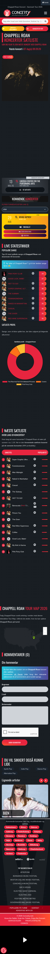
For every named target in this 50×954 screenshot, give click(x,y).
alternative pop (10, 773)
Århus (23, 827)
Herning (9, 845)
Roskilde (21, 845)
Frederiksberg (23, 832)
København (11, 827)
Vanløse (9, 853)
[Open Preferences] (4, 950)
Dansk (46, 2)
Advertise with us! (24, 910)
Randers (21, 836)
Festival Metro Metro (25, 899)
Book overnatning (26, 232)
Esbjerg (37, 832)
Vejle (8, 840)
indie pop (24, 769)
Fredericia (22, 853)
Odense (34, 827)
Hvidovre (18, 840)
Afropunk (25, 872)
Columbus (13, 29)
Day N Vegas (25, 887)
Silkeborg (34, 845)
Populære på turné (18, 908)
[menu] (45, 13)
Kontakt (35, 908)
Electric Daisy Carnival (25, 891)
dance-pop (42, 769)
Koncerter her (38, 28)
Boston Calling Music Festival (25, 880)
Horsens (9, 836)
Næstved (9, 849)
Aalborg (9, 832)
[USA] (25, 209)
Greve (30, 840)
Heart (23, 505)
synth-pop (8, 769)
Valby (40, 840)
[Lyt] (33, 274)
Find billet (26, 227)
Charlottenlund (36, 849)
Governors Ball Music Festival (25, 902)
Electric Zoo (25, 895)
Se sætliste (26, 189)
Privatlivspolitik (33, 921)
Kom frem (26, 235)
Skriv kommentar (15, 742)
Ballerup (21, 849)
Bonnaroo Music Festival (25, 876)
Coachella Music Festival (25, 883)
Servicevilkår (14, 921)
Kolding (33, 836)
